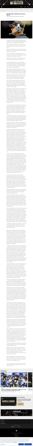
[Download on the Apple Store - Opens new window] (13, 426)
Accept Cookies (21, 444)
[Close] (32, 438)
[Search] (30, 6)
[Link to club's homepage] (2, 6)
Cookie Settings (3, 444)
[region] (16, 441)
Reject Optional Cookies (28, 444)
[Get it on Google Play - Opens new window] (19, 427)
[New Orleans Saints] (16, 430)
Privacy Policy (16, 434)
